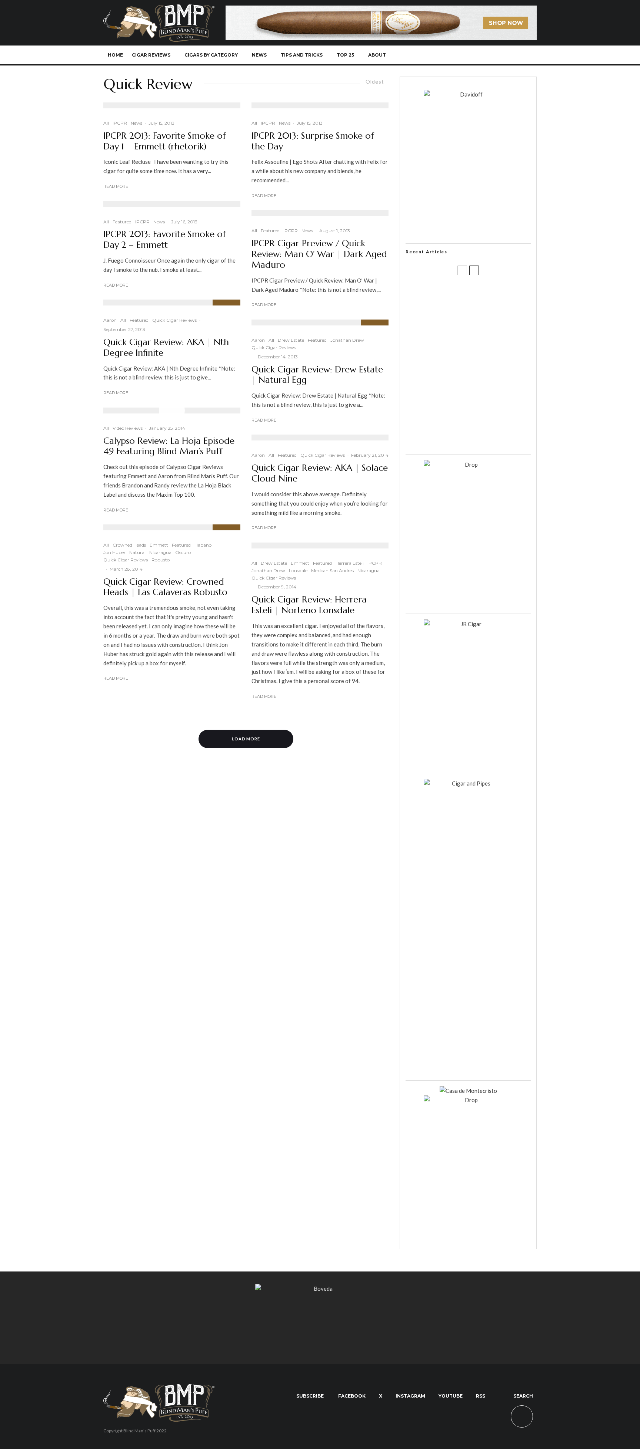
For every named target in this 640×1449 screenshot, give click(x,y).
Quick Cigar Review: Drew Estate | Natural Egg (317, 375)
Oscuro (183, 552)
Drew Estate (291, 340)
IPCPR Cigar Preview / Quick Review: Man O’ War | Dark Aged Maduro (319, 254)
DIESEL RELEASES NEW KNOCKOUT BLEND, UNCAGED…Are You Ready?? (482, 366)
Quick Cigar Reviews (174, 320)
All (106, 123)
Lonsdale (298, 570)
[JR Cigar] (468, 624)
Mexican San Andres (332, 570)
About (377, 55)
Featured (122, 221)
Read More (115, 186)
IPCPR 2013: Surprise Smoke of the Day (312, 141)
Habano (202, 545)
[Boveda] (320, 1288)
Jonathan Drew (347, 340)
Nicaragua (160, 552)
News (259, 55)
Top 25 (345, 55)
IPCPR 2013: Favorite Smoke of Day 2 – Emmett (164, 239)
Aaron (110, 320)
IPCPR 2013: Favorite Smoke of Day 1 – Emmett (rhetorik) (164, 141)
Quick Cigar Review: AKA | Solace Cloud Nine (319, 473)
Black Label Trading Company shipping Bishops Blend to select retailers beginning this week (477, 437)
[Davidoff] (381, 10)
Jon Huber (114, 552)
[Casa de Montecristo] (468, 1090)
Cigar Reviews (151, 55)
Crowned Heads (129, 545)
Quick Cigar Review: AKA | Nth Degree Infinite (166, 347)
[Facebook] (455, 55)
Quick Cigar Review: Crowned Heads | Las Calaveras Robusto (165, 587)
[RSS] (503, 55)
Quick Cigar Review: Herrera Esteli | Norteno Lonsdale (309, 605)
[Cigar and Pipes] (468, 783)
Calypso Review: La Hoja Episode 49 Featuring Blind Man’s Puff (168, 446)
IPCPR (120, 123)
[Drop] (468, 464)
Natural (137, 552)
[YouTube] (491, 55)
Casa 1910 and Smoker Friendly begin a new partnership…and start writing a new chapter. (480, 330)
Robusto (160, 560)
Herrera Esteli (350, 563)
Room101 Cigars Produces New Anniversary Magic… (477, 401)
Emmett (159, 545)
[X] (467, 55)
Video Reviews (128, 428)
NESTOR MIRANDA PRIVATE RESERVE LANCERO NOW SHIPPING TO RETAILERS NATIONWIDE (483, 295)
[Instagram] (479, 55)
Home (115, 55)
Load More (246, 738)
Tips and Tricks (302, 55)
